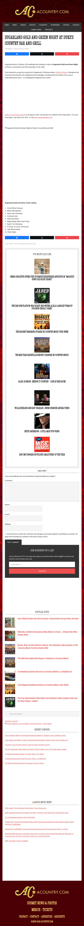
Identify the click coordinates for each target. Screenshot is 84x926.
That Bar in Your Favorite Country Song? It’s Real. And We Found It (27, 745)
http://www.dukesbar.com (43, 117)
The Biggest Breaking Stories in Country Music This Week (42, 331)
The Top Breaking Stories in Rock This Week (20, 817)
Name (7, 504)
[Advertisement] (42, 96)
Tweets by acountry (11, 721)
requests (59, 916)
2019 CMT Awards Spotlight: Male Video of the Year (42, 454)
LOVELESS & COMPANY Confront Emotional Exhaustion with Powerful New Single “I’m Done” (36, 829)
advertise (46, 916)
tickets (47, 909)
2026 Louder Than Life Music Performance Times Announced (25, 808)
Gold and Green (62, 72)
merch (36, 909)
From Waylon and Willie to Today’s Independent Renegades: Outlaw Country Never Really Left (36, 740)
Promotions (24, 244)
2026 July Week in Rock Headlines (16, 841)
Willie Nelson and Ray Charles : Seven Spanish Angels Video (42, 408)
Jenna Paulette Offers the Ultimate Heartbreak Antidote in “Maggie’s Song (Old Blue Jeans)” (42, 278)
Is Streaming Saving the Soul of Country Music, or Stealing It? (25, 758)
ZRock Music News (43, 802)
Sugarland (32, 244)
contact (34, 916)
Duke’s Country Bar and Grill (15, 115)
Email (7, 514)
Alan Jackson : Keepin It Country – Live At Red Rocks (42, 381)
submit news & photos (42, 903)
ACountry (42, 12)
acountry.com (47, 921)
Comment (9, 480)
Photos (16, 244)
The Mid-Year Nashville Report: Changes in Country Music (42, 354)
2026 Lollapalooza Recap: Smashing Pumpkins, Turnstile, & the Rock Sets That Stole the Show (37, 813)
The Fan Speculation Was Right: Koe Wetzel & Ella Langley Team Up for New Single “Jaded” (42, 307)
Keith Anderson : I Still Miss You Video (42, 431)
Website (8, 524)
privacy (23, 916)
